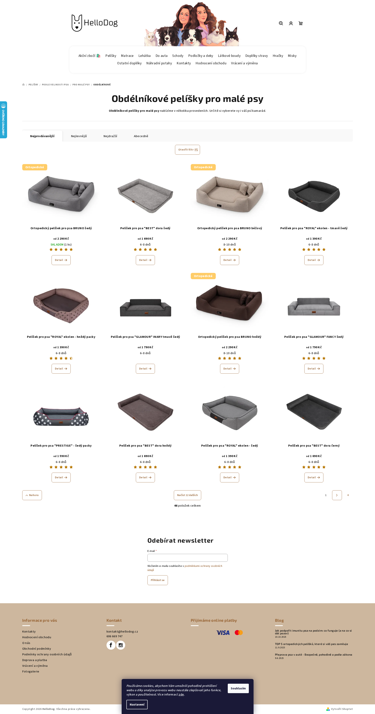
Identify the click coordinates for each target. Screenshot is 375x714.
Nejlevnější (79, 136)
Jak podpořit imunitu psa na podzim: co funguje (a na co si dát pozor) (313, 632)
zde (181, 694)
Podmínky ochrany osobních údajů (47, 654)
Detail (59, 260)
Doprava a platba (34, 660)
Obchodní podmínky (36, 649)
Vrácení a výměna (35, 666)
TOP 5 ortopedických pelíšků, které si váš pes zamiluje (311, 644)
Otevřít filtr (186, 150)
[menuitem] (89, 56)
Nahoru (34, 495)
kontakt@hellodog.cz (122, 631)
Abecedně (141, 136)
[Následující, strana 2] (337, 495)
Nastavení (137, 704)
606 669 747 (114, 636)
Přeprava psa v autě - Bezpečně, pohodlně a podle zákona (313, 654)
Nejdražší (110, 136)
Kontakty (29, 631)
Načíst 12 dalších (187, 495)
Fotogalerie (30, 671)
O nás (26, 643)
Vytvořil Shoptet (342, 709)
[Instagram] (120, 645)
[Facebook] (111, 645)
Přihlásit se (158, 580)
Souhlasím (238, 688)
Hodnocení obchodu (36, 637)
